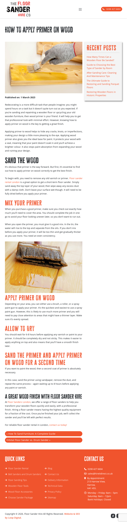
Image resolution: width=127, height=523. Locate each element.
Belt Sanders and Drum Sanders (24, 474)
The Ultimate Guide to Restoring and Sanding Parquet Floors (103, 84)
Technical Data (55, 485)
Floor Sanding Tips (17, 480)
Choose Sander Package (20, 497)
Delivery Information (58, 480)
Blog (50, 468)
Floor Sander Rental (18, 468)
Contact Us (53, 474)
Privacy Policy (54, 491)
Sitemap (52, 497)
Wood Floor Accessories (20, 491)
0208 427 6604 (113, 9)
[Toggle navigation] (80, 9)
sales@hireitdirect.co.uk (100, 473)
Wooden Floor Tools (18, 485)
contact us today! (58, 424)
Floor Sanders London (19, 401)
